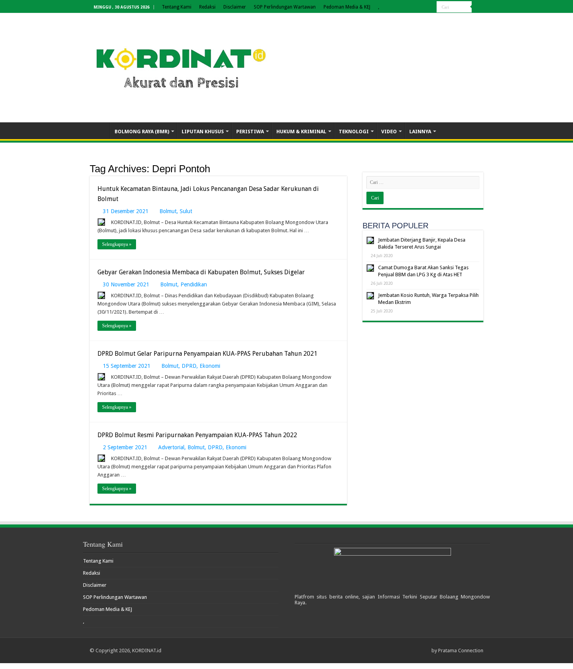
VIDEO (389, 131)
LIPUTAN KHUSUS (203, 131)
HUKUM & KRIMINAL (301, 131)
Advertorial (171, 447)
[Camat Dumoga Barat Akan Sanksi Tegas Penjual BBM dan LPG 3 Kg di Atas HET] (370, 268)
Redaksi (207, 7)
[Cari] (477, 7)
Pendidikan (193, 284)
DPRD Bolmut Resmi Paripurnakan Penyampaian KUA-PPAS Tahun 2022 (197, 435)
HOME (100, 130)
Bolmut (168, 211)
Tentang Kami (176, 7)
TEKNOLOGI (354, 131)
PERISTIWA (250, 131)
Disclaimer (234, 7)
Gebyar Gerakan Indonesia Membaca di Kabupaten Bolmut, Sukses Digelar (201, 272)
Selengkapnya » (116, 244)
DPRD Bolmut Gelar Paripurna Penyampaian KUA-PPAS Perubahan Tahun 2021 (207, 353)
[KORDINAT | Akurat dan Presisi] (181, 66)
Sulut (186, 211)
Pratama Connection (460, 650)
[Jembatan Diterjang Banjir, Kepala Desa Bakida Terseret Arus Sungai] (370, 240)
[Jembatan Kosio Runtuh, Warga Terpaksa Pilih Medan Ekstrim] (370, 296)
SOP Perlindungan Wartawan (285, 7)
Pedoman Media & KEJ (347, 7)
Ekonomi (210, 366)
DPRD (189, 366)
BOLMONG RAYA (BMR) (142, 131)
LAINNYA (420, 131)
